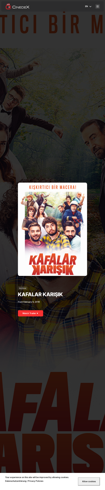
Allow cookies (89, 481)
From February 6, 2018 (29, 302)
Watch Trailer (29, 313)
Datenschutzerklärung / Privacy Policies (24, 481)
